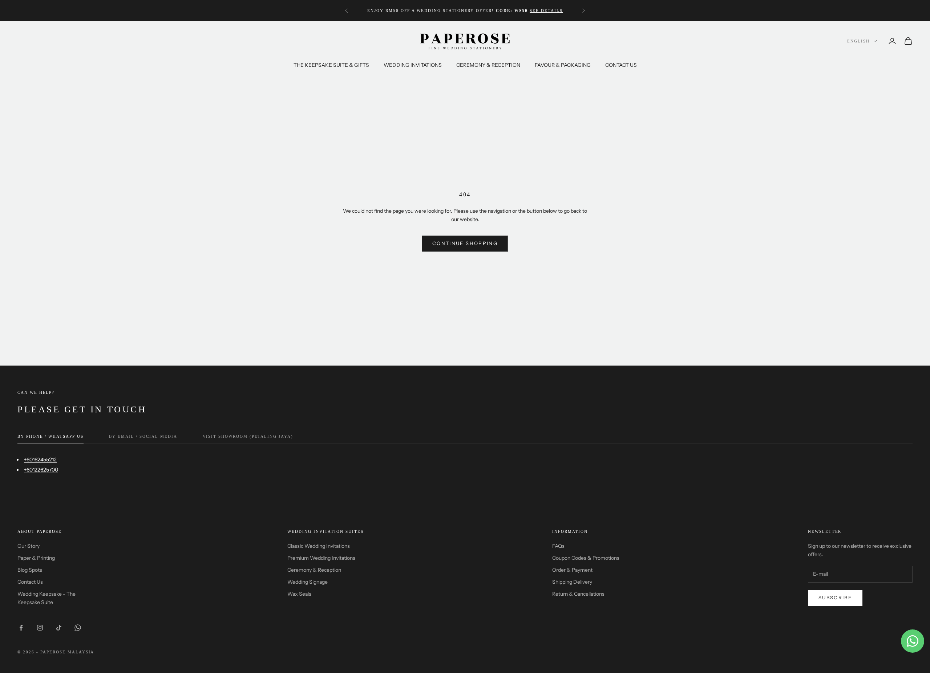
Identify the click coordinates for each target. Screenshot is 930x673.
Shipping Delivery (572, 582)
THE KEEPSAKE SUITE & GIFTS (331, 65)
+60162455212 (40, 459)
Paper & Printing (36, 558)
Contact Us (30, 582)
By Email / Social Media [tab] (143, 436)
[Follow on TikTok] (58, 627)
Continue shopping (465, 243)
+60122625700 (41, 469)
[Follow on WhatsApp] (77, 627)
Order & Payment (572, 570)
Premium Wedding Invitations (321, 558)
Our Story (28, 546)
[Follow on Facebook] (21, 627)
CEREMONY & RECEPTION (488, 65)
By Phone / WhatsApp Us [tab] (50, 436)
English (858, 41)
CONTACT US (621, 65)
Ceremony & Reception (314, 570)
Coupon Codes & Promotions (585, 558)
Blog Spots (29, 570)
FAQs (558, 546)
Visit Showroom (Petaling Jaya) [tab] (248, 436)
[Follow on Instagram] (40, 627)
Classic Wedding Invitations (318, 546)
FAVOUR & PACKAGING (563, 65)
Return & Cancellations (578, 594)
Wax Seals (299, 594)
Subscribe (835, 597)
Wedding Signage (307, 582)
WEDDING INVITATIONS (413, 65)
